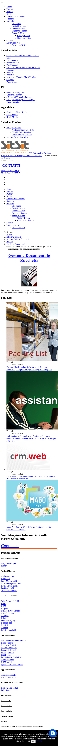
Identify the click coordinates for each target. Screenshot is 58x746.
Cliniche (4, 627)
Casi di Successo (19, 26)
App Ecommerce (8, 677)
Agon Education (13, 102)
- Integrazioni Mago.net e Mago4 (20, 99)
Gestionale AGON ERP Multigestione (22, 55)
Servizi (9, 14)
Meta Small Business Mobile (13, 640)
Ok (33, 741)
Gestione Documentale (16, 244)
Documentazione (6, 706)
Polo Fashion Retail (9, 688)
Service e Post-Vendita (10, 611)
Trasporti (10, 70)
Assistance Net (7, 576)
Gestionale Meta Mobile (16, 112)
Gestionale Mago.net (15, 92)
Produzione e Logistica (11, 657)
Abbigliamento (12, 63)
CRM (8, 58)
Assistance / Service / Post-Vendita (21, 77)
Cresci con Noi (18, 45)
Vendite (9, 72)
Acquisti (10, 75)
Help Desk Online (6, 711)
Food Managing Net (9, 581)
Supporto (10, 19)
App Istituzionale (8, 675)
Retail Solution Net (9, 586)
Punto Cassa (11, 82)
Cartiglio (10, 79)
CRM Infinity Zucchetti (22, 132)
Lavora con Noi (18, 28)
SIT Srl (39, 741)
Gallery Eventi (23, 35)
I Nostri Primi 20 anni (15, 16)
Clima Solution (7, 660)
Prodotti (9, 9)
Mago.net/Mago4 (8, 563)
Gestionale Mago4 (14, 95)
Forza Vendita (7, 643)
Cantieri (4, 625)
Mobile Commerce (9, 648)
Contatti (9, 40)
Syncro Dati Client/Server (12, 664)
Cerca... (4, 160)
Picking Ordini (7, 652)
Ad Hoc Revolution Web (17, 137)
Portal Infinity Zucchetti (22, 135)
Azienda (10, 21)
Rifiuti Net (5, 578)
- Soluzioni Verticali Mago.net (19, 97)
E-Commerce (12, 60)
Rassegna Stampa (19, 31)
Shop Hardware (6, 695)
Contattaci (10, 545)
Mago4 (4, 566)
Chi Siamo (16, 23)
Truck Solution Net (9, 590)
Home (9, 7)
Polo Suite (5, 690)
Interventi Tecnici (8, 650)
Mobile (11, 173)
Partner (9, 11)
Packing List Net (8, 588)
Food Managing (13, 65)
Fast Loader (6, 655)
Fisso (10, 171)
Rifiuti (3, 618)
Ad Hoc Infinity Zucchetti (23, 130)
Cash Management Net (11, 583)
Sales (3, 603)
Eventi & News (18, 33)
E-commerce (6, 623)
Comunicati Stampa (25, 38)
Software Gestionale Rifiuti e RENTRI (23, 67)
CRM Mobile (12, 115)
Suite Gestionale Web (10, 601)
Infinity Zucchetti (13, 127)
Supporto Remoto (7, 716)
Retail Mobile (12, 117)
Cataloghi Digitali (8, 645)
